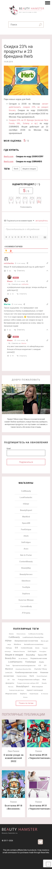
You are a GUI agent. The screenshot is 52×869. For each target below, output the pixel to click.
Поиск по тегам (26, 703)
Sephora (26, 593)
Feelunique (30, 662)
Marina (7, 304)
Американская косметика (26, 641)
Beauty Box (10, 658)
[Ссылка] (30, 237)
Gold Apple (32, 651)
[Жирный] (6, 237)
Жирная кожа (11, 694)
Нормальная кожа (38, 658)
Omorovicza (21, 634)
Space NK (42, 655)
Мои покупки (37, 687)
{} (33, 237)
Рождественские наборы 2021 (28, 683)
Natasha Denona (19, 651)
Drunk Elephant (42, 676)
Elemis (11, 634)
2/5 (8, 680)
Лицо (10, 751)
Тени (7, 665)
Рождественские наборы (29, 680)
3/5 (45, 665)
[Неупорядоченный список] (21, 237)
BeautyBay (26, 568)
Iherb (16, 169)
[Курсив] (9, 237)
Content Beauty (26, 648)
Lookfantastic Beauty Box (33, 637)
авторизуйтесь (41, 221)
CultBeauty (26, 491)
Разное (16, 751)
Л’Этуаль (26, 613)
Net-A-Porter (26, 555)
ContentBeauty (26, 561)
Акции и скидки (29, 169)
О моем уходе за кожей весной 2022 (13, 758)
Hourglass (42, 651)
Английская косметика (33, 644)
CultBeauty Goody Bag (35, 634)
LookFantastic (26, 497)
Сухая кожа (22, 676)
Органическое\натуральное (23, 665)
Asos (26, 549)
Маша (10, 281)
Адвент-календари (35, 690)
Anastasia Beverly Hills (23, 669)
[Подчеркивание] (12, 237)
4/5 (39, 665)
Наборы (9, 648)
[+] (36, 237)
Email (9, 448)
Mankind (9, 669)
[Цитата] (24, 237)
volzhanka (24, 284)
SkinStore (26, 581)
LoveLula (8, 672)
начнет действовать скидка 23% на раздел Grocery (28, 107)
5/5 (16, 648)
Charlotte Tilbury (40, 669)
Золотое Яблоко (26, 600)
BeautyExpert (26, 510)
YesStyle (26, 587)
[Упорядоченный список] (18, 237)
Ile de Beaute (23, 658)
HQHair (8, 641)
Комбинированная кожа (26, 672)
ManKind (26, 517)
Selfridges (26, 542)
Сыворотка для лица (16, 690)
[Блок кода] (27, 237)
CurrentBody (26, 606)
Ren (13, 680)
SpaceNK (26, 523)
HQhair (26, 504)
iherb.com (8, 156)
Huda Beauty (34, 694)
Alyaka (41, 662)
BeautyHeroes (26, 574)
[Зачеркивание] (15, 237)
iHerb (26, 536)
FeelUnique (26, 529)
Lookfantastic (15, 662)
